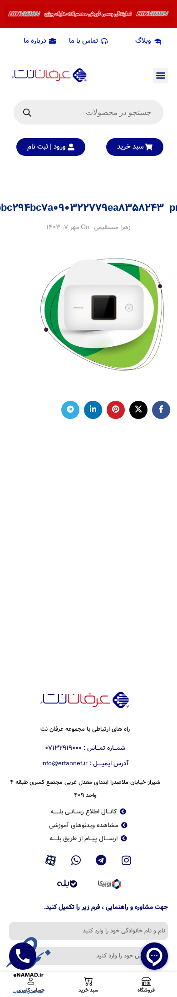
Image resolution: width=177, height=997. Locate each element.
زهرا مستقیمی (112, 227)
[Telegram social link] (70, 410)
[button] (160, 75)
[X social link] (138, 410)
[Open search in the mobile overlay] (88, 112)
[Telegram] (101, 860)
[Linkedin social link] (93, 410)
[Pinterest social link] (116, 410)
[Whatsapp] (76, 860)
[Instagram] (126, 860)
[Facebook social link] (161, 410)
